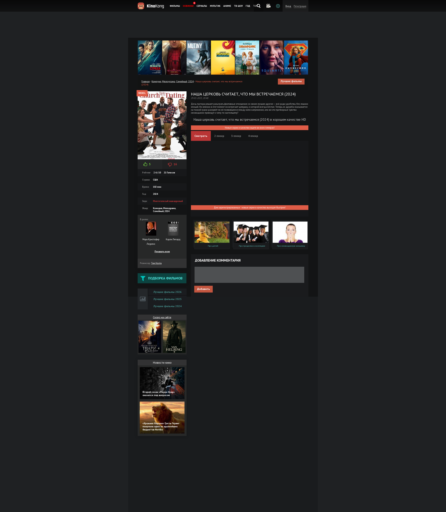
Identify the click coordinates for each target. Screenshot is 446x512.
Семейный (181, 81)
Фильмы (175, 6)
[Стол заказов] (278, 6)
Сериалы (202, 6)
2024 (191, 81)
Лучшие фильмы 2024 (167, 306)
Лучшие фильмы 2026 (167, 292)
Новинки (188, 6)
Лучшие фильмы (291, 81)
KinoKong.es (151, 5)
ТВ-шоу (238, 6)
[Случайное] (268, 6)
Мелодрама (168, 81)
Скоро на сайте (162, 317)
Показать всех (162, 251)
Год (248, 6)
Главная (145, 81)
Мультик (215, 6)
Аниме (227, 6)
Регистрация (300, 6)
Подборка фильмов (165, 278)
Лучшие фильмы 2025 (167, 299)
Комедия (156, 81)
